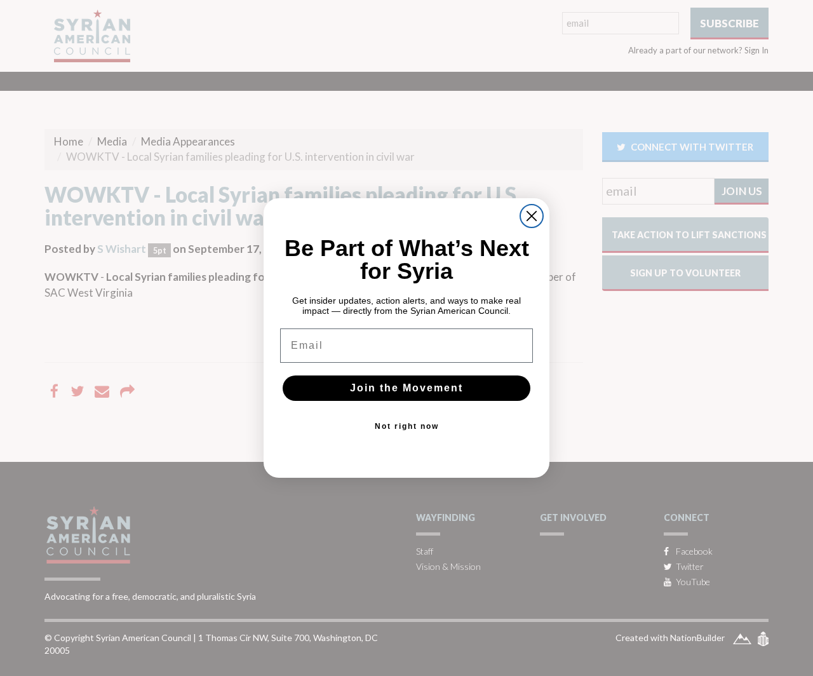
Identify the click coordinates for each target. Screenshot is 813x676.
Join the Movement (406, 387)
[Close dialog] (531, 216)
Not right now (407, 426)
